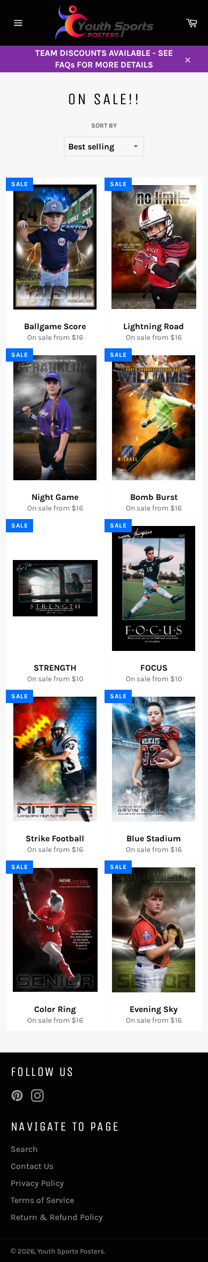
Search (24, 1149)
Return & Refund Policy (57, 1217)
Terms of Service (42, 1200)
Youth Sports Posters (70, 1251)
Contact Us (32, 1166)
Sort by (104, 125)
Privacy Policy (37, 1183)
